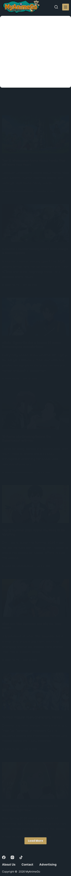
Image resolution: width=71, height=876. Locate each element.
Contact (27, 864)
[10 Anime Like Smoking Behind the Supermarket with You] (35, 410)
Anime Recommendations (19, 191)
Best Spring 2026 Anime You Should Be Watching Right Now (30, 808)
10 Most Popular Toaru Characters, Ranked (32, 717)
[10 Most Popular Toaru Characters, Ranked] (35, 691)
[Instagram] (12, 857)
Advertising (48, 864)
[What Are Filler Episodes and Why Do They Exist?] (35, 598)
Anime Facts (12, 285)
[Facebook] (4, 857)
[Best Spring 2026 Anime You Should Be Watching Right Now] (35, 780)
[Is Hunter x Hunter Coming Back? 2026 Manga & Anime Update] (35, 223)
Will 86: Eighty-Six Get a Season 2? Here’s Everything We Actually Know (31, 345)
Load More (35, 841)
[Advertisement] (35, 52)
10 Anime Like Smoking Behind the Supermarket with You (26, 438)
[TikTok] (21, 857)
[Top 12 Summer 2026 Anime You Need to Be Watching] (35, 504)
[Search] (56, 7)
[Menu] (65, 7)
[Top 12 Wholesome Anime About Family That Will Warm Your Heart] (35, 134)
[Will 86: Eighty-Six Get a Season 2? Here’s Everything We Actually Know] (35, 317)
